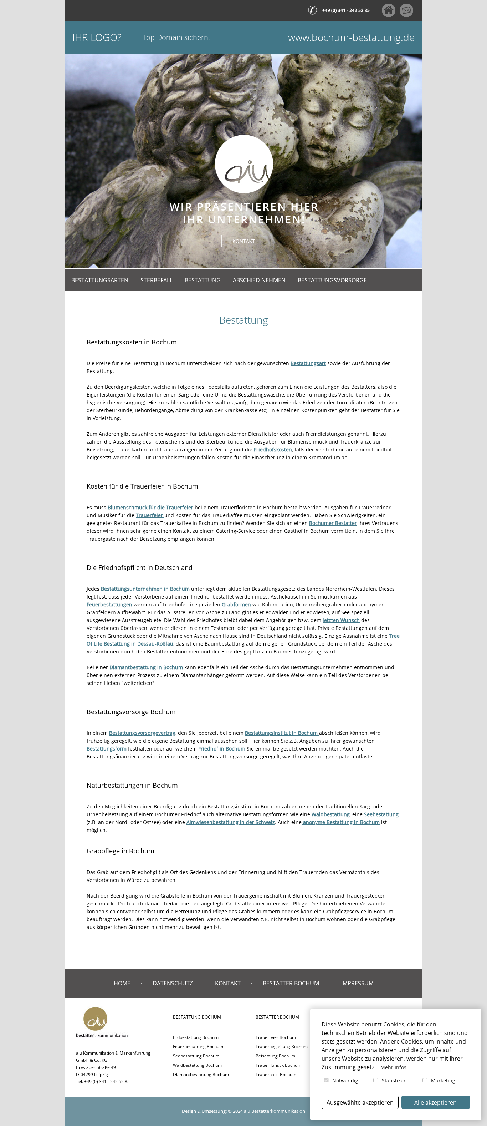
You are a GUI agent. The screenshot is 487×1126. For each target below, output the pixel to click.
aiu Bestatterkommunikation (274, 1111)
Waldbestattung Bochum (197, 1065)
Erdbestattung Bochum (196, 1037)
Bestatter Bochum (291, 983)
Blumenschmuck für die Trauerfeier (150, 507)
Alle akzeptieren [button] (435, 1102)
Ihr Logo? (97, 37)
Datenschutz (173, 983)
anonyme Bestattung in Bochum (341, 822)
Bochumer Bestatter (333, 523)
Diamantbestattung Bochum (201, 1074)
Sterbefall (156, 280)
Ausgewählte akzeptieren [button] (360, 1102)
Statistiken (393, 1080)
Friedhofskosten (273, 449)
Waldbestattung (331, 814)
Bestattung (203, 280)
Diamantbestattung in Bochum (146, 667)
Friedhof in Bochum (221, 748)
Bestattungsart (308, 363)
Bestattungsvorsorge (332, 280)
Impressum (357, 983)
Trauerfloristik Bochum (278, 1065)
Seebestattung (381, 814)
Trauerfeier (150, 515)
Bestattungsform (107, 748)
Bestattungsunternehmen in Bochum (145, 588)
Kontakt (228, 983)
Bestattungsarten (99, 280)
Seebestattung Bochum (196, 1056)
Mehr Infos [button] (393, 1067)
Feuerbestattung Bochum (198, 1047)
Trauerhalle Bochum (276, 1074)
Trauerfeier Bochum (276, 1037)
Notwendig (344, 1080)
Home (122, 983)
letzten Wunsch (341, 620)
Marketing (442, 1080)
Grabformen (236, 604)
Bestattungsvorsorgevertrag (142, 732)
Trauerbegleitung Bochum (282, 1047)
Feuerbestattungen (109, 604)
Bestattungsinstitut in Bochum (282, 732)
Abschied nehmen (259, 280)
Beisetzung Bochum (275, 1056)
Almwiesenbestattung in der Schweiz (230, 822)
